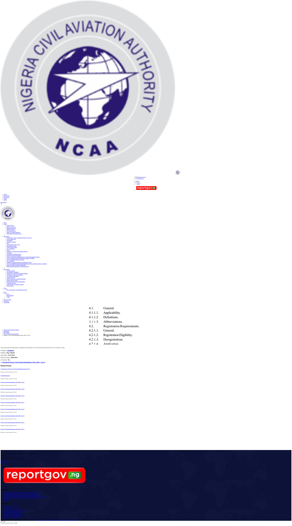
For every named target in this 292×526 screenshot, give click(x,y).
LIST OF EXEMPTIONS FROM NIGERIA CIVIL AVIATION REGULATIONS (27, 263)
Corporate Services (11, 283)
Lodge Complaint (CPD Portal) (11, 506)
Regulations (9, 240)
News (8, 294)
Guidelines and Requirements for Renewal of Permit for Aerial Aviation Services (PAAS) (25, 496)
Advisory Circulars (11, 242)
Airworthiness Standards (12, 272)
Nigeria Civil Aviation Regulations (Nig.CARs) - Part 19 (12, 389)
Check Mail (6, 302)
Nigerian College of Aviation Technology (13, 516)
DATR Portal (7, 508)
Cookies (49, 520)
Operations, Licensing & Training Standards (17, 273)
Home (5, 222)
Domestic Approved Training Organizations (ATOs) (19, 262)
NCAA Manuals (11, 248)
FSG (8, 243)
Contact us (6, 301)
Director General (11, 270)
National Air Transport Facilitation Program (17, 251)
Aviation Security (11, 277)
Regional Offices (11, 229)
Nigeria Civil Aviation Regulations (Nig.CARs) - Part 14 (12, 422)
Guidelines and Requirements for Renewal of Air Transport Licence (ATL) (21, 493)
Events (5, 198)
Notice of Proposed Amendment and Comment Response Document (23, 257)
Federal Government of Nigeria (11, 509)
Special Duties (10, 285)
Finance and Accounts (12, 280)
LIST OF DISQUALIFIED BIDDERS (16, 265)
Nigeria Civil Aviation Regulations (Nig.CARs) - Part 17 (12, 402)
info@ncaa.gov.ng (141, 177)
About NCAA (10, 225)
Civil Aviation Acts (11, 239)
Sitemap (6, 500)
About (5, 194)
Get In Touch (4, 462)
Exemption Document (5, 375)
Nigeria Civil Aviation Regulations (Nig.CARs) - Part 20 (12, 382)
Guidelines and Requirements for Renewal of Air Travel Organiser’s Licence (22, 497)
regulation (10, 350)
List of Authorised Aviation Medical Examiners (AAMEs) (20, 258)
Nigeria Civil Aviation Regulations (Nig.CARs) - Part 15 (12, 415)
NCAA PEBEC (10, 261)
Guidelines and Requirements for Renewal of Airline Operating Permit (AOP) (22, 495)
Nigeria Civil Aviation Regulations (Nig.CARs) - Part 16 (12, 409)
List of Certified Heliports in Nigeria (15, 259)
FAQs (138, 184)
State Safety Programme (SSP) (14, 233)
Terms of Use (55, 520)
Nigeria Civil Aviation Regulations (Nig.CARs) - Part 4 (24, 362)
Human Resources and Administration (16, 281)
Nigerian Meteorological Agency (11, 517)
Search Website (7, 299)
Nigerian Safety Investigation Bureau (12, 514)
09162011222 (140, 178)
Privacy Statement (41, 520)
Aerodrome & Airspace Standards (15, 274)
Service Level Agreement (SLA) (67, 520)
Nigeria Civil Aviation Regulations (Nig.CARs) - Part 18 (12, 395)
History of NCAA (11, 226)
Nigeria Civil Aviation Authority (11, 330)
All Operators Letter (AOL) (13, 244)
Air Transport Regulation (13, 276)
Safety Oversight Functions (13, 232)
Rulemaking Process (12, 246)
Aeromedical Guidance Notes (14, 254)
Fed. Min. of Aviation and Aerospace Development (16, 510)
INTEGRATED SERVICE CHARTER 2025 (18, 266)
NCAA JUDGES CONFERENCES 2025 (17, 290)
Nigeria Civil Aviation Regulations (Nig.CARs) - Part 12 (12, 429)
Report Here (4, 202)
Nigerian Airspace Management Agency (13, 513)
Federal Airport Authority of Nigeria (12, 512)
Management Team (11, 228)
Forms (8, 250)
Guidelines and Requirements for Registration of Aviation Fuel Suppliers (21, 492)
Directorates (6, 197)
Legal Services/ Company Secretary (15, 284)
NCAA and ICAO (11, 231)
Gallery (8, 297)
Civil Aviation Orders (12, 247)
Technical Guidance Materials (14, 255)
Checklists (9, 253)
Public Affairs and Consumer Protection (16, 279)
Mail (138, 181)
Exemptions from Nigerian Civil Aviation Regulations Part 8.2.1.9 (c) (15, 369)
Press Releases (10, 295)
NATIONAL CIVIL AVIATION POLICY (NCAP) (19, 237)
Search (138, 182)
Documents (6, 195)
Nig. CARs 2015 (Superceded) (11, 334)
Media (5, 199)
